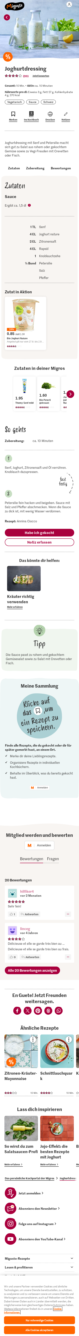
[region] (39, 1305)
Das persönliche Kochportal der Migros (29, 1178)
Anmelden (42, 787)
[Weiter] (70, 394)
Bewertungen (61, 168)
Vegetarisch (14, 102)
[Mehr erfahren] (24, 601)
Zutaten (14, 168)
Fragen (53, 858)
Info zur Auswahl (30, 206)
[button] (12, 894)
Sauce (32, 102)
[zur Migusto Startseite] (15, 4)
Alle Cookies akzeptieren (39, 1330)
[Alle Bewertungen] (13, 75)
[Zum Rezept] (21, 1065)
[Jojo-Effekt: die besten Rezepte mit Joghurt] (57, 1141)
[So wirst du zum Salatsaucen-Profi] (21, 1141)
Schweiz (48, 102)
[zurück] (7, 17)
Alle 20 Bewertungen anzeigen (32, 970)
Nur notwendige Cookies (39, 1320)
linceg (25, 928)
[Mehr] (68, 914)
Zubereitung (35, 168)
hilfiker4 (27, 891)
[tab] (39, 1258)
